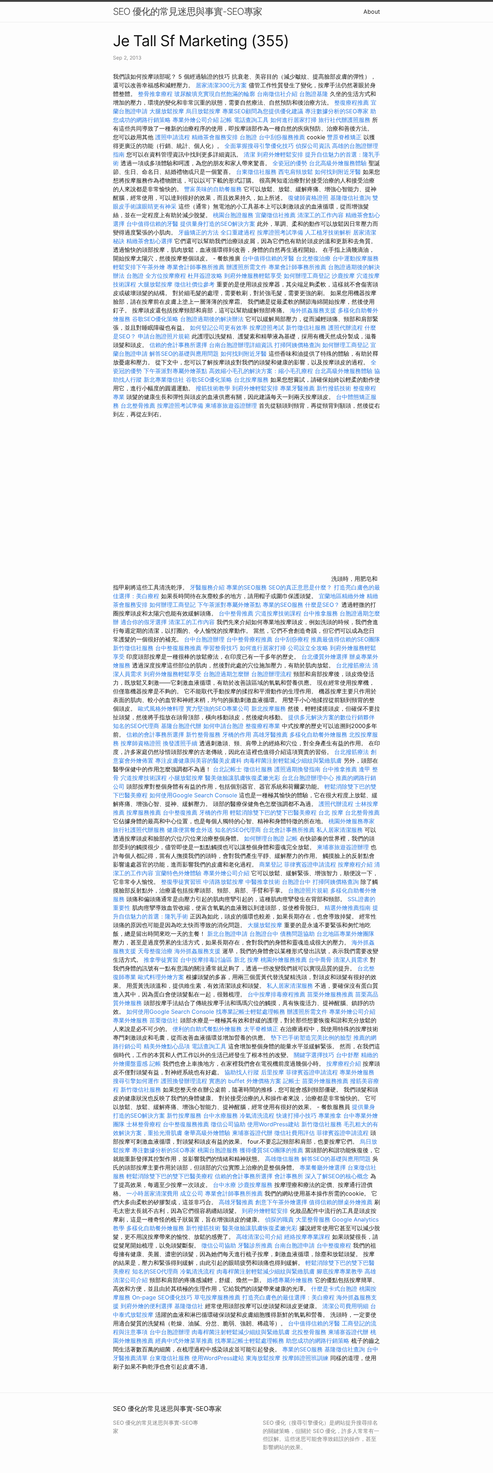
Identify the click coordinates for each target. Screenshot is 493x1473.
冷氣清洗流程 (257, 1115)
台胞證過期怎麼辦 (226, 674)
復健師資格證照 (309, 197)
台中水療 (225, 1184)
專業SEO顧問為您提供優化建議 (262, 111)
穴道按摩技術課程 (279, 613)
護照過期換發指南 (297, 769)
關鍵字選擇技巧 (314, 1054)
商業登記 (270, 864)
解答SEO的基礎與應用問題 (184, 353)
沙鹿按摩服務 (256, 1184)
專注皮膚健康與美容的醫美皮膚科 (198, 760)
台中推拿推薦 (340, 769)
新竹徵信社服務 (306, 327)
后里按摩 (272, 1072)
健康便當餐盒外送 (190, 829)
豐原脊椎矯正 (345, 137)
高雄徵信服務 (282, 1158)
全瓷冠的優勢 (289, 163)
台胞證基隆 (313, 93)
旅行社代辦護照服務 (344, 119)
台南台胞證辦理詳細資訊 (240, 344)
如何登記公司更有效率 (219, 327)
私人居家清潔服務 (340, 829)
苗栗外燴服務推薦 (330, 994)
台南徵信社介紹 (277, 93)
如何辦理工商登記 (307, 275)
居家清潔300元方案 (221, 85)
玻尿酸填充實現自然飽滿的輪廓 (214, 93)
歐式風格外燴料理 (162, 708)
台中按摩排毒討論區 (207, 959)
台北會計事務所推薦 (289, 829)
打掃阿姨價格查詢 (297, 344)
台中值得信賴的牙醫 (152, 223)
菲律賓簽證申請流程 (310, 864)
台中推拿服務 (321, 613)
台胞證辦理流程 (271, 674)
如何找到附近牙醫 (338, 171)
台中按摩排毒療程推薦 (277, 994)
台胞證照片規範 (308, 890)
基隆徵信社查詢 (350, 197)
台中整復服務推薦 (179, 648)
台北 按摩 (330, 812)
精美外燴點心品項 (168, 1046)
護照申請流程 (172, 137)
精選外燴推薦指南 (347, 907)
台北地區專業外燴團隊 (345, 933)
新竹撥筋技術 (334, 388)
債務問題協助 (297, 933)
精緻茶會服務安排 (215, 137)
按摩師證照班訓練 (306, 1358)
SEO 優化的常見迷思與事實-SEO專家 (187, 11)
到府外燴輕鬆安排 (280, 154)
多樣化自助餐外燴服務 (318, 734)
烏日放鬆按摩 (204, 111)
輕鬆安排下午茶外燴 (139, 267)
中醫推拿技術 (262, 881)
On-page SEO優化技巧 (162, 1297)
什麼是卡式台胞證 (334, 1288)
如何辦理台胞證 (264, 838)
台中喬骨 (320, 959)
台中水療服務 (221, 1115)
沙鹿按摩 (343, 275)
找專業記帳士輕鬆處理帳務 (250, 1011)
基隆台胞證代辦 (181, 725)
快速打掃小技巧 (296, 1115)
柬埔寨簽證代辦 (252, 1132)
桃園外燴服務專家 (351, 821)
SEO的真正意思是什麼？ (300, 587)
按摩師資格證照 (142, 743)
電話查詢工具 (251, 119)
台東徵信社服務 (256, 171)
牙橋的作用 (236, 734)
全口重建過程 (238, 232)
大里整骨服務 (313, 1219)
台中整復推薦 (180, 812)
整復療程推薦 (351, 102)
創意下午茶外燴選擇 (281, 1202)
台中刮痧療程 (292, 639)
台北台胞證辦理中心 (308, 777)
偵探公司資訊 (313, 145)
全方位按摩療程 (165, 275)
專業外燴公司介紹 (196, 119)
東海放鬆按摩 (264, 1358)
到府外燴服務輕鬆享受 (253, 275)
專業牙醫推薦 (297, 388)
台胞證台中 (296, 881)
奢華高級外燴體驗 (207, 1132)
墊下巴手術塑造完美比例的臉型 (311, 1037)
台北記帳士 (227, 769)
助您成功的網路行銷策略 (317, 1340)
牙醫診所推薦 (255, 1245)
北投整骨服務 (309, 1332)
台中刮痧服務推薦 (283, 137)
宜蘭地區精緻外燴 (343, 596)
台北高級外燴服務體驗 (338, 163)
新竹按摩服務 (184, 1115)
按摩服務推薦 (144, 812)
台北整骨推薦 (138, 405)
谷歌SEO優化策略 (155, 319)
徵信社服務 (258, 769)
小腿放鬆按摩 (187, 777)
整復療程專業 (262, 725)
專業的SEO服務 (246, 587)
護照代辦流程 (345, 327)
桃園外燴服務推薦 (285, 959)
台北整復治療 (313, 258)
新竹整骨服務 (203, 734)
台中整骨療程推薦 (250, 639)
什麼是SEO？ (322, 604)
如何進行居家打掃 (293, 119)
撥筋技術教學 (214, 388)
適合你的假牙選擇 (144, 622)
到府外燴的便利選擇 (147, 1306)
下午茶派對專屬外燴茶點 (175, 370)
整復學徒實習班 (182, 881)
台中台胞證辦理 (204, 639)
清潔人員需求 (350, 959)
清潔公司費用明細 (345, 1306)
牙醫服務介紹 (207, 587)
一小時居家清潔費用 (152, 1193)
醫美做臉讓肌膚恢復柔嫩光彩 (242, 777)
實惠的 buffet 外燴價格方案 (245, 1080)
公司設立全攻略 (308, 648)
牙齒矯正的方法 (198, 232)
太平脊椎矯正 (262, 1029)
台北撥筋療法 (353, 665)
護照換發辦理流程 (184, 1080)
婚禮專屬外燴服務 (291, 1280)
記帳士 (291, 1080)
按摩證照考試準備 (281, 232)
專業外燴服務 (130, 1020)
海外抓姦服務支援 (313, 310)
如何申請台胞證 (223, 725)
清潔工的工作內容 (320, 215)
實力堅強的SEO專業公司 (217, 708)
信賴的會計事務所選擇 (178, 344)
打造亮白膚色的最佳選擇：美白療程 (288, 1297)
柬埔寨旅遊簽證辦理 (231, 405)
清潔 (249, 154)
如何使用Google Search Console (193, 795)
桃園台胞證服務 (233, 215)
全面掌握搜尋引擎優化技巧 (259, 145)
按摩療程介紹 (356, 864)
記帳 (226, 119)
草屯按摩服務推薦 (218, 1297)
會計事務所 (288, 1176)
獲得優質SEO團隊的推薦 (271, 1150)
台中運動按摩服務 (355, 258)
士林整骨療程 (143, 1124)
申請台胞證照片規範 (164, 336)
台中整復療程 (335, 1245)
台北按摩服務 (252, 379)
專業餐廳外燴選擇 (324, 1167)
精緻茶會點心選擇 (149, 241)
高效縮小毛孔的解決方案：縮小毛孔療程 (261, 370)
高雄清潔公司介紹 (259, 1236)
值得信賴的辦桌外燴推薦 (340, 1202)
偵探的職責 (279, 1219)
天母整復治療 (155, 951)
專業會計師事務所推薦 (195, 267)
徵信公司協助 (228, 1124)
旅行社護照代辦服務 (139, 829)
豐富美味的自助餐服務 (213, 189)
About (371, 11)
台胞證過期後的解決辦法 (212, 319)
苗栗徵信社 (163, 1020)
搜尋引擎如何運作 (136, 1080)
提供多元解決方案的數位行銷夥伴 (331, 717)
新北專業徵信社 (164, 379)
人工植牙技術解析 (328, 232)
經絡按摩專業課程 (308, 1236)
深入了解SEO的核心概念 (336, 1176)
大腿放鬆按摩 (167, 111)
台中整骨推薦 (237, 613)
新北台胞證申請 (227, 933)
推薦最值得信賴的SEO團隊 (345, 639)
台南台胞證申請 (294, 1245)
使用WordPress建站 (273, 1124)
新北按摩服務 (269, 708)
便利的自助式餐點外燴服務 (207, 1029)
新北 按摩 (246, 959)
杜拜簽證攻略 (205, 275)
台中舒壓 (347, 1054)
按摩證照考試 (267, 327)
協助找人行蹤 (241, 1072)
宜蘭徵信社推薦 (275, 215)
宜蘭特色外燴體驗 (178, 873)
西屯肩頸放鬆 (296, 171)
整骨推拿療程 (155, 93)
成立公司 (191, 1193)
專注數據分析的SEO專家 (336, 111)
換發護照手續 (180, 743)
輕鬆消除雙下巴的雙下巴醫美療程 (273, 812)
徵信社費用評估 (294, 1132)
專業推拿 (329, 1115)
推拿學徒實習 (162, 959)
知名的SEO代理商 (136, 725)
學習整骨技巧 (221, 648)
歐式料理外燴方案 (162, 977)
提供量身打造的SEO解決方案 (217, 223)
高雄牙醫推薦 (270, 734)
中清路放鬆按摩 (224, 881)
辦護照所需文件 (246, 267)
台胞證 (248, 137)
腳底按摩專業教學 (341, 1271)
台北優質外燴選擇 (324, 656)
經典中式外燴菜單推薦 (184, 1340)
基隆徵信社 (188, 1306)
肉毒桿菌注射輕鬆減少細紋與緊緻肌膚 (293, 760)
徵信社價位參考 (194, 284)
